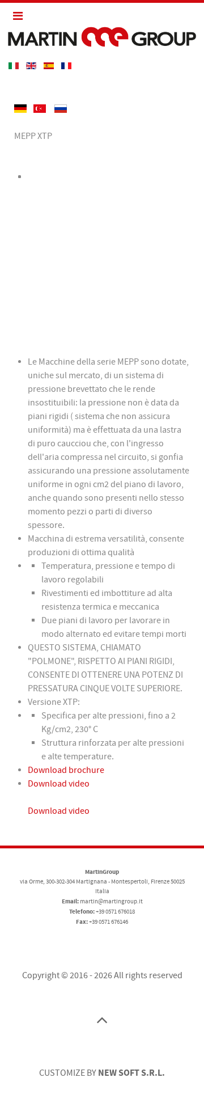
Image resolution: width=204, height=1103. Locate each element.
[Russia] (60, 108)
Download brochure (66, 770)
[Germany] (21, 108)
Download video (59, 783)
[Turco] (40, 108)
